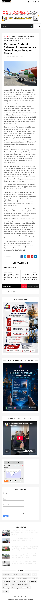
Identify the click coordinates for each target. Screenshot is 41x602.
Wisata (5, 591)
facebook (35, 286)
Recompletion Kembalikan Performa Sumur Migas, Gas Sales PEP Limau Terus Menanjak (24, 532)
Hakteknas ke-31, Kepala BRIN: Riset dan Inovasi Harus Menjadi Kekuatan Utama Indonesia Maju (24, 548)
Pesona (5, 584)
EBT (34, 574)
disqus (30, 286)
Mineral (22, 581)
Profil (12, 584)
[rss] (38, 2)
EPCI (4, 578)
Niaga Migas (32, 581)
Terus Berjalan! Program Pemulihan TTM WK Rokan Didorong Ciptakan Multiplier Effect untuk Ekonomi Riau (23, 555)
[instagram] (28, 2)
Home (6, 36)
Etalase (11, 578)
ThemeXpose (18, 599)
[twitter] (33, 2)
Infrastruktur (7, 581)
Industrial (12, 36)
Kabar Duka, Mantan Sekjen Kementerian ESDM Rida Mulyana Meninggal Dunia (24, 562)
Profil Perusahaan (21, 36)
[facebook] (30, 2)
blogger (24, 286)
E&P (29, 574)
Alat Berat (6, 574)
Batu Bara (15, 574)
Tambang (6, 588)
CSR (23, 574)
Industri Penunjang (22, 578)
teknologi (15, 588)
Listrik (15, 581)
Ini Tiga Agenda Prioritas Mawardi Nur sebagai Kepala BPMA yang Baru (23, 539)
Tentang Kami (26, 588)
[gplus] (36, 2)
